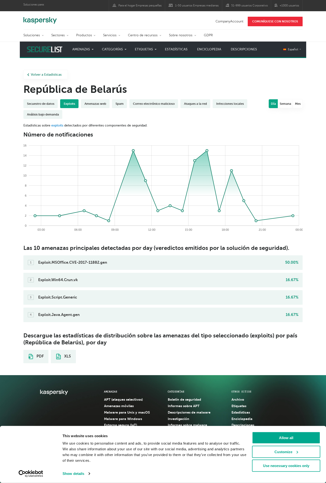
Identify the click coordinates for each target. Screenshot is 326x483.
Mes (298, 103)
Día (273, 103)
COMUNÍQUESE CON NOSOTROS (275, 21)
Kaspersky (40, 18)
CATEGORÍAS (176, 391)
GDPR (208, 35)
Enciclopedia (209, 49)
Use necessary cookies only (286, 466)
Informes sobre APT (184, 406)
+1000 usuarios (289, 5)
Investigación (178, 419)
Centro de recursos (143, 35)
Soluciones (31, 35)
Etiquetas (238, 406)
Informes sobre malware (187, 425)
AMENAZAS (110, 391)
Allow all (286, 438)
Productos (84, 35)
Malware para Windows (123, 419)
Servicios (109, 35)
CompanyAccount (229, 21)
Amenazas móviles (119, 406)
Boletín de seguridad (184, 399)
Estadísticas (176, 49)
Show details (73, 474)
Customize (283, 452)
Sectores (58, 35)
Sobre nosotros (180, 35)
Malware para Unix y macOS (127, 412)
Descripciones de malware (189, 412)
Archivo (237, 399)
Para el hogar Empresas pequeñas (140, 5)
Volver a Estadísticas (46, 74)
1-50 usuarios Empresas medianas (197, 5)
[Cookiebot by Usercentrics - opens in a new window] (31, 473)
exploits (57, 125)
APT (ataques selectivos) (123, 399)
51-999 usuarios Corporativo (249, 5)
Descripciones (244, 49)
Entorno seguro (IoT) (120, 425)
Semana (285, 103)
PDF (40, 356)
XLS (67, 356)
